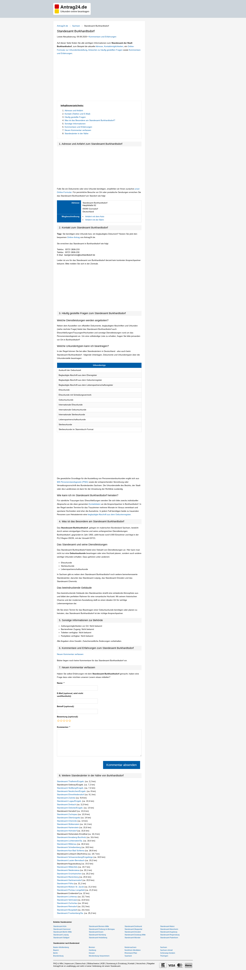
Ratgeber (151, 963)
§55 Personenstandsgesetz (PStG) (73, 482)
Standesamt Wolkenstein (68, 824)
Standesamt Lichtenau (67, 896)
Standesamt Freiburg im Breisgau (102, 929)
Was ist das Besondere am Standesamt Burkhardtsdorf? (90, 120)
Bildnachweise (93, 963)
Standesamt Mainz (167, 926)
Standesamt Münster (133, 938)
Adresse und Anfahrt (74, 110)
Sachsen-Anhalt (166, 950)
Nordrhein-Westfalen (133, 950)
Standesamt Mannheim (169, 929)
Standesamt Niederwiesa (68, 870)
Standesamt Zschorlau (67, 903)
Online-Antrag (73, 237)
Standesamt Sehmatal (67, 900)
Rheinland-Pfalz (131, 953)
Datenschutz (80, 963)
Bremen (92, 947)
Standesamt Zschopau (67, 814)
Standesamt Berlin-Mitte (62, 932)
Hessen (92, 953)
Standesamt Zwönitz (66, 798)
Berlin (55, 953)
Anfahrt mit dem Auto (94, 216)
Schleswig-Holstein (167, 953)
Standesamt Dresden (133, 932)
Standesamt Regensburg (170, 935)
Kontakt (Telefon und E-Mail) (77, 114)
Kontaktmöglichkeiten (113, 46)
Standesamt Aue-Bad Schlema (71, 850)
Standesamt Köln (59, 926)
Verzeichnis (141, 963)
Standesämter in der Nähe (76, 133)
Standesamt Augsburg (168, 932)
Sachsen (76, 26)
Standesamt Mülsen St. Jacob (70, 887)
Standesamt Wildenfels (67, 867)
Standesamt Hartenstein (68, 827)
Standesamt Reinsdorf (67, 906)
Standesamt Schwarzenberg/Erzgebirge (75, 857)
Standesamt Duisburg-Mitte (135, 935)
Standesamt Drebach (67, 804)
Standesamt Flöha (65, 883)
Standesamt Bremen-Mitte (99, 926)
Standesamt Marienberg (68, 877)
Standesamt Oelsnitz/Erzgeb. (70, 808)
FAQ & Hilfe (58, 963)
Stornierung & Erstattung (116, 963)
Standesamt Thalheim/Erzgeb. (71, 781)
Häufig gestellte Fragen (75, 117)
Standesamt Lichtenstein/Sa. (70, 841)
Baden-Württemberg (61, 947)
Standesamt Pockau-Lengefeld (71, 890)
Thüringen (164, 956)
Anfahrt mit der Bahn (94, 220)
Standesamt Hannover (62, 929)
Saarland (128, 956)
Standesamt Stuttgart (61, 938)
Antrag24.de (62, 26)
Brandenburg (58, 956)
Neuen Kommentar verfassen (78, 130)
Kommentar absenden (121, 765)
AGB (103, 963)
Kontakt (131, 963)
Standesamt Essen (96, 932)
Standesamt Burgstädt (67, 910)
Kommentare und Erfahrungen (102, 37)
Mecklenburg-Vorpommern (99, 956)
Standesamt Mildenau (67, 844)
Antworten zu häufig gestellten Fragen (105, 50)
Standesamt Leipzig (61, 935)
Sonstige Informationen (75, 123)
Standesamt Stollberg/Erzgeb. (70, 788)
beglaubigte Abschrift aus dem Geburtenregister (109, 514)
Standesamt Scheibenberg (69, 847)
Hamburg (92, 950)
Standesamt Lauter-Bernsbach (71, 860)
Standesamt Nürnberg (97, 935)
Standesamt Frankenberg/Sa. (70, 913)
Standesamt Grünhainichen (69, 873)
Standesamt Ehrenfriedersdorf (71, 794)
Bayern (56, 950)
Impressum (69, 963)
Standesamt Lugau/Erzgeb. (69, 801)
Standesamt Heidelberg (98, 938)
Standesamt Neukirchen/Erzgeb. (72, 791)
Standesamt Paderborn (169, 938)
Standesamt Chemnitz (67, 821)
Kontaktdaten (95, 504)
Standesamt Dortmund (133, 926)
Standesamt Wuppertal (133, 929)
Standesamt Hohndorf (67, 831)
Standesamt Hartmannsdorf (69, 880)
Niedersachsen (130, 947)
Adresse (99, 46)
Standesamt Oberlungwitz (69, 817)
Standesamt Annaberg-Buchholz (72, 837)
